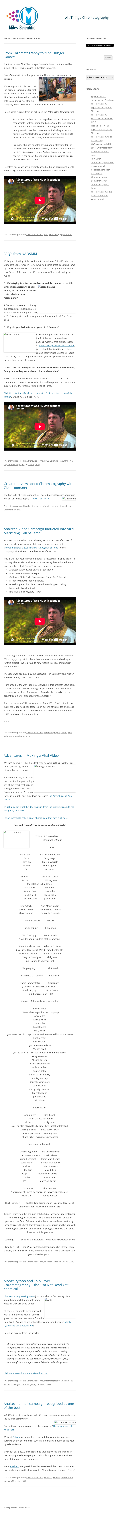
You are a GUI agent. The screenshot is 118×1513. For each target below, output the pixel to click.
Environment (67, 1380)
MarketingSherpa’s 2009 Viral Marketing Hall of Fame (31, 547)
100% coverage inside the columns (56, 345)
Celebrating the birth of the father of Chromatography (101, 173)
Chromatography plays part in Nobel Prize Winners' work (101, 195)
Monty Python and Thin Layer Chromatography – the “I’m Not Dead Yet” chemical (36, 1284)
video (55, 1261)
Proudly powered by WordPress (17, 1507)
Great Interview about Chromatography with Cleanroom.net (39, 485)
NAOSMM (63, 460)
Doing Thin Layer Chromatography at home (100, 184)
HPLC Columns (51, 460)
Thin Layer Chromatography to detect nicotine (102, 137)
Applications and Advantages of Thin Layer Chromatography (102, 100)
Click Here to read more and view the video (26, 1373)
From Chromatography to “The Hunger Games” (34, 55)
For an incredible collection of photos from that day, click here (36, 817)
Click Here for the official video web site (24, 393)
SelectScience (67, 1477)
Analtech (48, 506)
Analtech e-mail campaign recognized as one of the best (39, 1405)
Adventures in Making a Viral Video (31, 755)
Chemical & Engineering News (19, 1296)
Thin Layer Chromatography (24, 1384)
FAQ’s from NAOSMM (20, 253)
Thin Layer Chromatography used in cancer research (102, 162)
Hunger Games (51, 234)
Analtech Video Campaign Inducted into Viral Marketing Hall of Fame (39, 530)
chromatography (61, 506)
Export (64, 732)
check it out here (40, 498)
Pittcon (16, 1437)
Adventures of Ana (34, 234)
